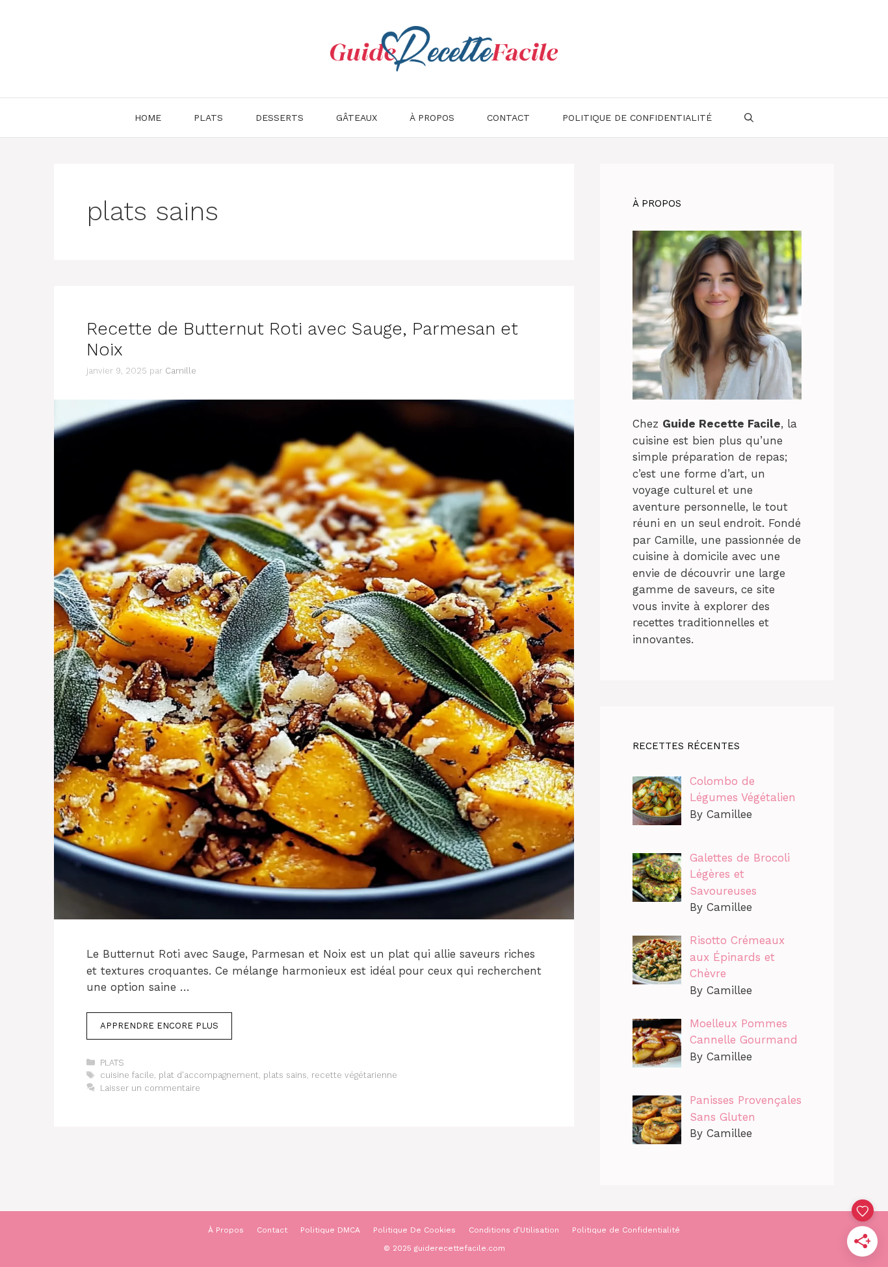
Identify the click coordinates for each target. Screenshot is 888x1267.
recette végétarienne (354, 1075)
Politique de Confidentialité (637, 117)
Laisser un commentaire (150, 1088)
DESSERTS (279, 117)
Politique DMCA (330, 1230)
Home (148, 117)
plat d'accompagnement (209, 1075)
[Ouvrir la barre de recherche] (749, 117)
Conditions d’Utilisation (514, 1230)
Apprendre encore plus (159, 1025)
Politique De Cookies (414, 1230)
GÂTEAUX (356, 117)
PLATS (208, 117)
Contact (508, 117)
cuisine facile (127, 1075)
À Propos (432, 117)
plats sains (285, 1075)
